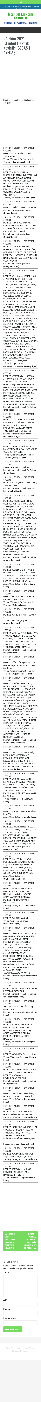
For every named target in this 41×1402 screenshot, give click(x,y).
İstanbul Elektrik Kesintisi (20, 15)
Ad (5, 1300)
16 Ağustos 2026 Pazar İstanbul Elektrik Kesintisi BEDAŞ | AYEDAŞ (22, 7)
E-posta (7, 1309)
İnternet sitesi (9, 1318)
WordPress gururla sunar (17, 1348)
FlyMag (15, 1351)
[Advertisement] (20, 78)
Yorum (7, 1272)
